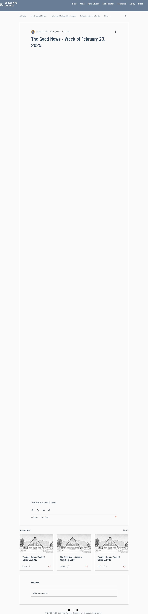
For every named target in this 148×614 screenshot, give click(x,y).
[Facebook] (73, 610)
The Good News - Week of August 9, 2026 (109, 558)
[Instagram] (76, 610)
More (106, 16)
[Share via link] (49, 510)
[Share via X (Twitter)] (38, 510)
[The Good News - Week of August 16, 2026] (74, 543)
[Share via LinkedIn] (44, 510)
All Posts (23, 16)
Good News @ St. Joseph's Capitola (44, 502)
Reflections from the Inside (90, 16)
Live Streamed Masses (38, 16)
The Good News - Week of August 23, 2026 (34, 558)
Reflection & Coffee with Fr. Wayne (63, 16)
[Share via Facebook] (32, 510)
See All (125, 530)
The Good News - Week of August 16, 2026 (71, 558)
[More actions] (115, 31)
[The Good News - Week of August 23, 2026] (36, 543)
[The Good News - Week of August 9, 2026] (111, 543)
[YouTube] (69, 610)
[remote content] (74, 274)
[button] (82, 4)
